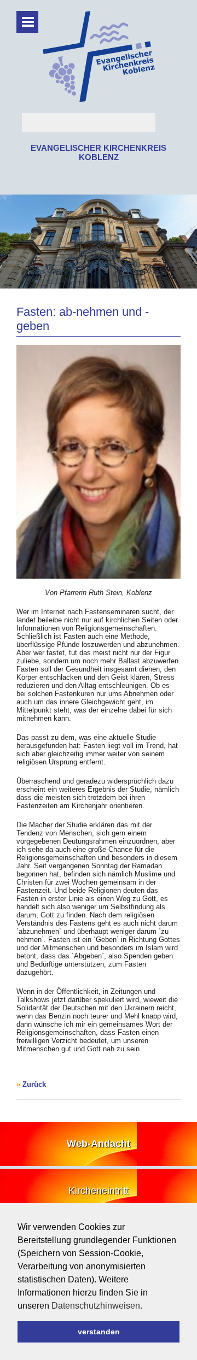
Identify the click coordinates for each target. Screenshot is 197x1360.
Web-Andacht (98, 1143)
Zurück (34, 1084)
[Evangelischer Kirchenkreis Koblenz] (99, 100)
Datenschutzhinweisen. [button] (96, 1305)
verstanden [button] (99, 1331)
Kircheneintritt (98, 1190)
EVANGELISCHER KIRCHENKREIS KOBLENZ (98, 152)
